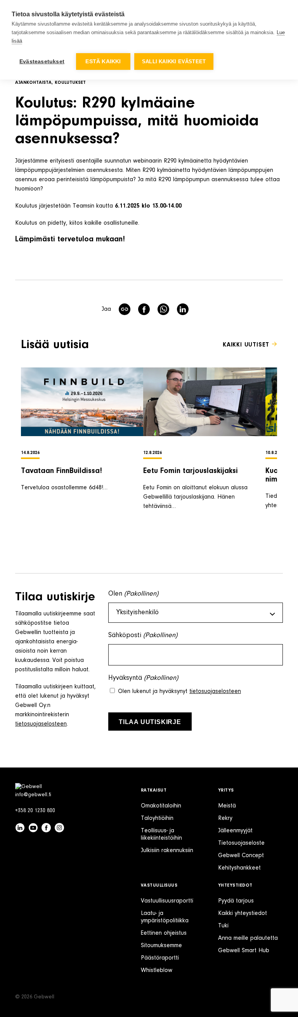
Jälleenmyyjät (235, 831)
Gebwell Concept (241, 855)
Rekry (225, 818)
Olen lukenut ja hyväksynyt (179, 691)
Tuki (223, 926)
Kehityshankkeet (239, 868)
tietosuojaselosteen (41, 724)
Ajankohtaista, (34, 82)
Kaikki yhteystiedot (242, 913)
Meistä (227, 806)
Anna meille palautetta (248, 938)
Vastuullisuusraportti (167, 901)
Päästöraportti (160, 958)
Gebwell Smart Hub (243, 951)
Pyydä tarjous (236, 901)
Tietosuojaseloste (241, 843)
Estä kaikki (103, 61)
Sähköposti (142, 635)
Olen (133, 594)
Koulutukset (70, 82)
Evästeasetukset (41, 61)
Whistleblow (156, 970)
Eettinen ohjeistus (164, 933)
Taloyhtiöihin (157, 818)
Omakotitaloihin (161, 806)
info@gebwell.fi (33, 795)
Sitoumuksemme (161, 946)
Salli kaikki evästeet (174, 61)
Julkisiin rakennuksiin (167, 850)
